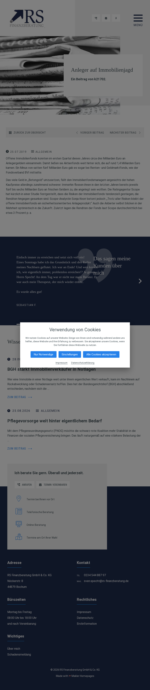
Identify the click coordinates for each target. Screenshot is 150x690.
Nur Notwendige (43, 354)
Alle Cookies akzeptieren (101, 354)
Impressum (62, 362)
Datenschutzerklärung (82, 362)
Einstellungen (70, 354)
